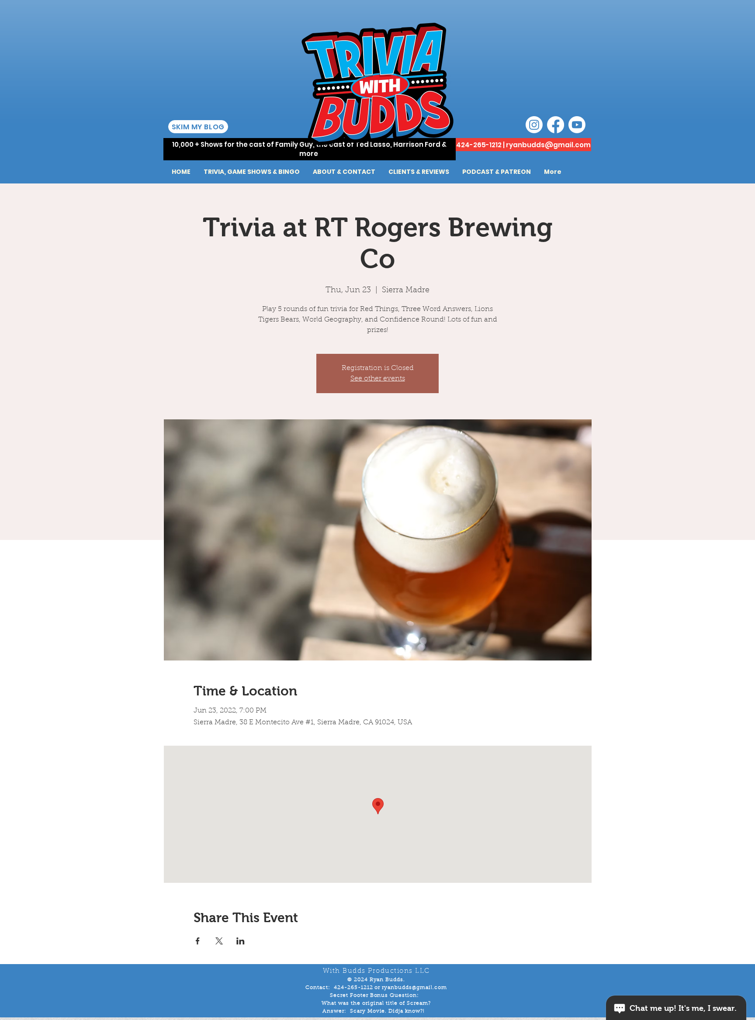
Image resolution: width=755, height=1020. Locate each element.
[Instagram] (534, 124)
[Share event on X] (219, 940)
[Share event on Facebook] (198, 940)
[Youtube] (576, 124)
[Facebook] (555, 124)
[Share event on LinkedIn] (240, 940)
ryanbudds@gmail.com (548, 144)
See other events (377, 378)
